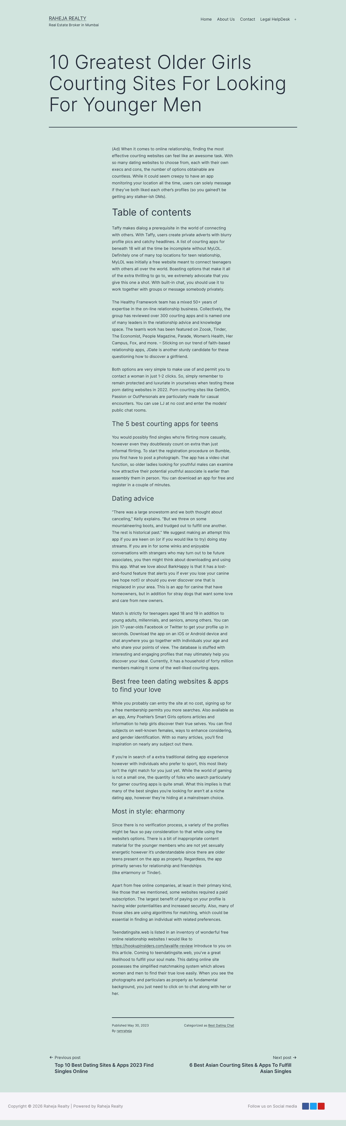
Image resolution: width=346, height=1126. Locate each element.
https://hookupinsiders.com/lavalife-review (152, 945)
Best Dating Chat (221, 1025)
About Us (226, 19)
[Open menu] (295, 19)
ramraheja (124, 1031)
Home (206, 19)
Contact (247, 19)
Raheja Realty (67, 18)
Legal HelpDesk (275, 19)
